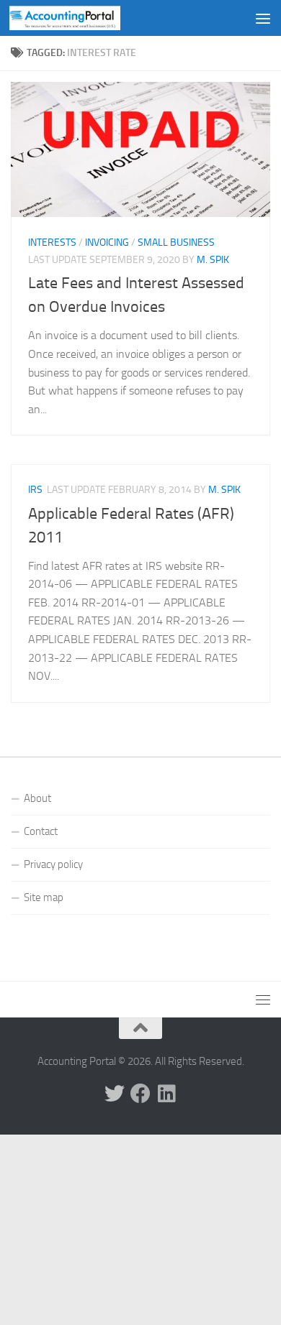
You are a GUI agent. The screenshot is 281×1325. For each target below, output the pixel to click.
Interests (52, 242)
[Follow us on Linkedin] (166, 1094)
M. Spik (213, 260)
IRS (35, 490)
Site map (43, 897)
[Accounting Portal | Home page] (83, 18)
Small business (176, 242)
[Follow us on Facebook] (140, 1094)
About (37, 798)
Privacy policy (53, 864)
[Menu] (263, 18)
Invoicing (107, 242)
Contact (41, 831)
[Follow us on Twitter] (114, 1094)
